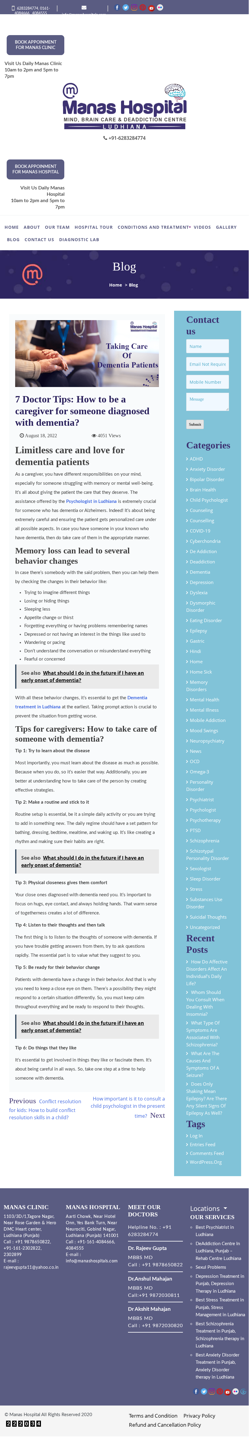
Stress (196, 889)
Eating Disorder (206, 620)
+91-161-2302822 (22, 1248)
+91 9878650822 (32, 1242)
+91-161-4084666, (96, 1242)
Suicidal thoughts (208, 917)
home (196, 661)
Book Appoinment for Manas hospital (35, 169)
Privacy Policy (199, 1415)
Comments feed (207, 1153)
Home (12, 227)
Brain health (203, 490)
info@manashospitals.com (92, 1261)
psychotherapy (205, 820)
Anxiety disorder (207, 469)
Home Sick (201, 672)
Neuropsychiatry (207, 741)
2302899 (13, 1255)
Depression (202, 582)
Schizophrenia (204, 841)
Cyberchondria (205, 541)
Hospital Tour (94, 227)
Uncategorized (205, 927)
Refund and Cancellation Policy (165, 1424)
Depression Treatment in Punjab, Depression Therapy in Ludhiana (220, 1284)
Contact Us (39, 239)
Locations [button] (206, 1208)
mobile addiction (208, 720)
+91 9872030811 (159, 1295)
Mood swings (204, 730)
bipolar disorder (207, 479)
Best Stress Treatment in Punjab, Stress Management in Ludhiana (220, 1307)
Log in (196, 1136)
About (32, 227)
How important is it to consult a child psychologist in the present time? (128, 1107)
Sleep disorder (205, 879)
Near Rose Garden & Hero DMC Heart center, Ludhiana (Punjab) (30, 1229)
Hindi (195, 651)
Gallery (226, 227)
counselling (202, 520)
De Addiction (203, 551)
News (195, 751)
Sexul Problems (211, 1267)
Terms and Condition (153, 1415)
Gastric (197, 641)
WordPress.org (206, 1162)
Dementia (200, 572)
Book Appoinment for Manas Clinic (35, 45)
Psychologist (203, 810)
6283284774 (27, 8)
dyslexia (198, 592)
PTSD (195, 830)
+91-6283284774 (126, 138)
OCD (195, 761)
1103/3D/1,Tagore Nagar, (29, 1217)
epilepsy (198, 631)
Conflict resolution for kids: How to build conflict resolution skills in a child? (45, 1109)
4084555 (39, 13)
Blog (13, 239)
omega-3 (199, 772)
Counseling (201, 510)
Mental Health (204, 700)
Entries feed (202, 1144)
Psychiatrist (202, 799)
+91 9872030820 (162, 1325)
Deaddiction (202, 562)
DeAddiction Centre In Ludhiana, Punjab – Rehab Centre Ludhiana (218, 1251)
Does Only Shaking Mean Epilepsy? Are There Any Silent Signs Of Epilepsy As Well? (206, 1098)
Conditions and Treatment (153, 227)
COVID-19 (200, 531)
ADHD (196, 459)
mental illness (204, 710)
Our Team (57, 227)
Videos (202, 227)
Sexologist (200, 868)
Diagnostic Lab (79, 239)
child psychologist (209, 500)
